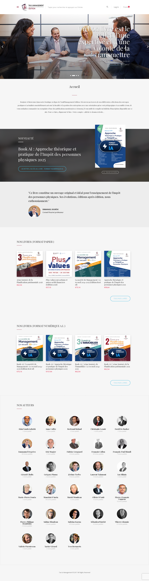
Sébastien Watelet (98, 522)
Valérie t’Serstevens (27, 546)
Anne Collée (51, 429)
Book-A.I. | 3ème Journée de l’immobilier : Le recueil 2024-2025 (87, 366)
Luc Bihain (121, 474)
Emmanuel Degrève (27, 452)
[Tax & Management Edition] (33, 7)
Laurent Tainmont (98, 474)
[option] (74, 46)
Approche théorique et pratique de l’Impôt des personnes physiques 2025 (115, 282)
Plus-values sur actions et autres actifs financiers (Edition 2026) (56, 282)
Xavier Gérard (51, 546)
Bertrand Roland (74, 429)
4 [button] (78, 75)
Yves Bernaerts (74, 546)
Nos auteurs (25, 405)
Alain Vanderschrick (27, 429)
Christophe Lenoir (98, 429)
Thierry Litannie (122, 522)
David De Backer (122, 429)
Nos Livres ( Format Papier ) (35, 242)
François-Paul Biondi (122, 452)
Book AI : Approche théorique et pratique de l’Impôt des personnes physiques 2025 (49, 154)
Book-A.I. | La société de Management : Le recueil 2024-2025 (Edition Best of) (29, 366)
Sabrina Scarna (74, 522)
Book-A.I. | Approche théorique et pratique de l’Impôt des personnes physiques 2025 (59, 366)
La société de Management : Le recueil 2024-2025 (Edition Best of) (88, 282)
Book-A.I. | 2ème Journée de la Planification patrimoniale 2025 (117, 365)
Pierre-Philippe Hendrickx (27, 523)
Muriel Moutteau (74, 497)
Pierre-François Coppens (122, 498)
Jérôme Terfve (74, 474)
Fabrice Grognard (74, 452)
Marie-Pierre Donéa (27, 497)
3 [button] (75, 75)
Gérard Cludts (27, 474)
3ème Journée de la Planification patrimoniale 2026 (30, 281)
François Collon (98, 452)
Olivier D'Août (98, 497)
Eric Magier (51, 452)
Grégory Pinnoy (51, 474)
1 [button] (70, 75)
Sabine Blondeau (51, 522)
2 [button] (72, 75)
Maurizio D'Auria (51, 497)
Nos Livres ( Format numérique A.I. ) (41, 326)
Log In (116, 7)
